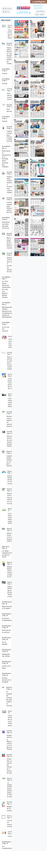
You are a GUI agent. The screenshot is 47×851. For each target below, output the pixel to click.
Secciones (8, 8)
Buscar (6, 12)
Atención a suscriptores (38, 7)
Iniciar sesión (39, 14)
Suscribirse (40, 11)
